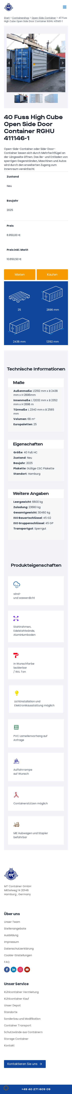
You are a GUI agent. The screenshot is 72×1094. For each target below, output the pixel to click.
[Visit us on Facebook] (7, 969)
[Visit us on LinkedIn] (14, 969)
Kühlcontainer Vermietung (21, 992)
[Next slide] (62, 63)
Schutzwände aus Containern (23, 1032)
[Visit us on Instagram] (20, 969)
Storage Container (16, 1039)
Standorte (10, 1012)
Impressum (11, 942)
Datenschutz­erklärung (19, 949)
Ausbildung (11, 935)
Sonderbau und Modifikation (22, 1019)
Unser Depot (12, 1005)
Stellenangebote (15, 928)
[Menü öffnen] (64, 7)
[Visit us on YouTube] (27, 969)
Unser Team (12, 922)
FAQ (7, 962)
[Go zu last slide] (9, 63)
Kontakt (9, 1045)
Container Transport (17, 1025)
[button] (21, 98)
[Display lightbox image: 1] (36, 63)
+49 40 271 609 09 (36, 1089)
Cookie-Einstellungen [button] (18, 955)
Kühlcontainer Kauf (16, 999)
